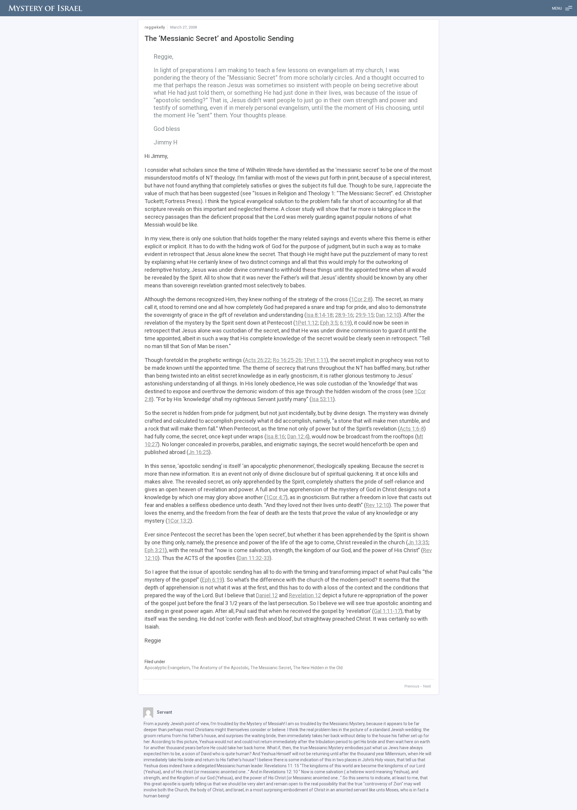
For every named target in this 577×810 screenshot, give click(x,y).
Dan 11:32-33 (254, 558)
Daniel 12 (267, 595)
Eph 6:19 (212, 580)
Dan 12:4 (297, 436)
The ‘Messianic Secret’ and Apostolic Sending (219, 38)
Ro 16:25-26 (287, 360)
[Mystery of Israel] (45, 8)
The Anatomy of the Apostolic (220, 667)
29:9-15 (365, 315)
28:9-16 (344, 315)
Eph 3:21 (155, 550)
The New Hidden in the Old (318, 667)
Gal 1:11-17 (387, 611)
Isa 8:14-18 (319, 315)
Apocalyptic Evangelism (167, 667)
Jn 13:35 (418, 542)
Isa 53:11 (322, 399)
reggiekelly (155, 27)
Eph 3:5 (328, 323)
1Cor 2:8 (361, 299)
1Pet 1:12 (306, 323)
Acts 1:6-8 (412, 428)
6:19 (345, 323)
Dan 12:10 (387, 315)
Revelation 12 (305, 595)
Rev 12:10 (377, 505)
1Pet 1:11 (315, 360)
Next (427, 686)
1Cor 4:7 (276, 497)
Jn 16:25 (198, 452)
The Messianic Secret (270, 667)
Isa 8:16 (275, 436)
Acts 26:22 (257, 360)
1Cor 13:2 (178, 521)
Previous (412, 686)
